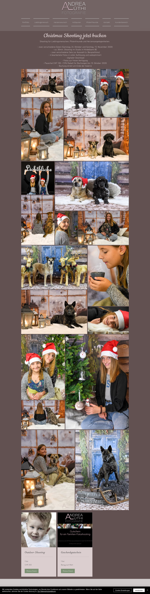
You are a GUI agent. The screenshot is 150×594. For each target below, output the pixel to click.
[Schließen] (147, 590)
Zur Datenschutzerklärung (47, 591)
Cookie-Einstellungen (122, 590)
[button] (32, 571)
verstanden (139, 590)
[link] (39, 552)
